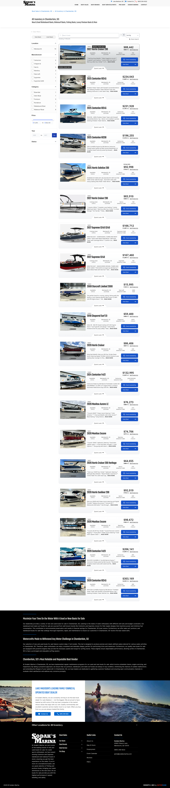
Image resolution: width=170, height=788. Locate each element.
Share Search (135, 39)
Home (76, 4)
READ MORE (111, 62)
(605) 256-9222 (119, 750)
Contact (144, 4)
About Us (90, 741)
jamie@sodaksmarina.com (123, 754)
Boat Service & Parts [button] (109, 4)
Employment (91, 749)
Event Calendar (92, 753)
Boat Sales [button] (84, 4)
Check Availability (131, 59)
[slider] (32, 119)
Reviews (89, 758)
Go (54, 135)
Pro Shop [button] (122, 4)
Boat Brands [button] (95, 4)
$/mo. (131, 49)
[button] (63, 54)
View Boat (126, 64)
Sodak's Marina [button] (133, 4)
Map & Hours (91, 745)
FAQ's (88, 762)
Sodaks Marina (119, 741)
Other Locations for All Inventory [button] (47, 725)
